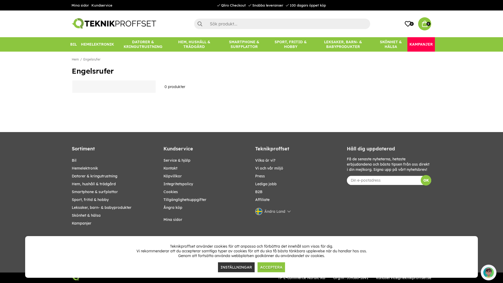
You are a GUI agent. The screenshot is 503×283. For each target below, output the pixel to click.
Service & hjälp (176, 160)
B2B (259, 191)
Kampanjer (81, 223)
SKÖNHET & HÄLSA (86, 215)
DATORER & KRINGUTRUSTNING (94, 176)
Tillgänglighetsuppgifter (184, 199)
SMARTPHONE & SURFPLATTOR (95, 191)
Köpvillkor (172, 176)
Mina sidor (80, 5)
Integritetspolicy (178, 184)
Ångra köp (172, 207)
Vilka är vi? (265, 160)
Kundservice (101, 5)
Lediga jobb (266, 184)
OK (426, 180)
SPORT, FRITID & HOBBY (90, 199)
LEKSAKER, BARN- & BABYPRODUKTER (102, 207)
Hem (75, 59)
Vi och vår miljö (269, 168)
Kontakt (170, 168)
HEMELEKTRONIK (85, 168)
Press (260, 176)
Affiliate (262, 199)
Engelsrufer (91, 59)
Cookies (170, 191)
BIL (74, 160)
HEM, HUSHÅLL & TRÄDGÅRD (94, 184)
